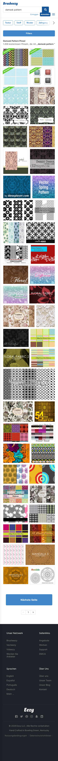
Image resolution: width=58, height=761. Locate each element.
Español (10, 680)
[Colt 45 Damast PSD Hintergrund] (15, 136)
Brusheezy (11, 640)
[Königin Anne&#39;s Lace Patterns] (42, 514)
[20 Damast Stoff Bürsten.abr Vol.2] (42, 95)
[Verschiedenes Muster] (42, 274)
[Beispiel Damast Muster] (15, 115)
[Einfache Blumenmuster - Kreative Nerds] (40, 232)
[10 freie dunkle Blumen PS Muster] (16, 338)
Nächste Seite (29, 599)
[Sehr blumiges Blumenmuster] (16, 453)
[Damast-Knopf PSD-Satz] (42, 76)
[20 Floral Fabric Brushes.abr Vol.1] (19, 316)
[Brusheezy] (10, 3)
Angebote (44, 640)
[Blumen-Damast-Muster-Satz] (15, 57)
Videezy (10, 649)
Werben (43, 645)
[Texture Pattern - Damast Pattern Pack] (42, 136)
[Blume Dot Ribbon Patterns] (43, 358)
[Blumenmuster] (43, 254)
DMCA (42, 654)
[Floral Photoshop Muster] (13, 232)
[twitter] (21, 716)
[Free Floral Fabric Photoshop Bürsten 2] (16, 358)
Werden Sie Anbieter (12, 655)
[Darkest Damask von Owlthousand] (42, 161)
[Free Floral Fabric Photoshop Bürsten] (42, 295)
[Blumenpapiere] (42, 533)
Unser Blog (44, 685)
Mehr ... (10, 694)
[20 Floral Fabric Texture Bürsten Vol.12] (18, 411)
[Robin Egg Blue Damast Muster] (15, 95)
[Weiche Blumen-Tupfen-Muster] (42, 338)
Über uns (43, 676)
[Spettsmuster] (45, 316)
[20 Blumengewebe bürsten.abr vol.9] (42, 494)
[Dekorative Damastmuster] (42, 57)
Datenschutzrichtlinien (40, 735)
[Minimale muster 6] (29, 384)
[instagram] (31, 716)
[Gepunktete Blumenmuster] (43, 453)
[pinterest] (26, 716)
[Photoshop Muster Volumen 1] (42, 432)
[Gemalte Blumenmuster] (15, 474)
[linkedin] (42, 716)
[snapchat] (36, 716)
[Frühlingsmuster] (43, 187)
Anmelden (45, 14)
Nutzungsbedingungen (16, 735)
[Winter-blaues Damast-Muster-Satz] (15, 76)
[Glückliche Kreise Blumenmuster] (18, 210)
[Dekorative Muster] (44, 210)
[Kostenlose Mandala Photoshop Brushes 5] (15, 575)
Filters (29, 33)
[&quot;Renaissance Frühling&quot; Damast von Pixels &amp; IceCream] (15, 161)
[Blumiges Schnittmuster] (15, 514)
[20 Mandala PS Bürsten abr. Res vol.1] (42, 575)
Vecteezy (11, 645)
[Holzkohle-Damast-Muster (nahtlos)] (42, 115)
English (10, 676)
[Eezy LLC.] (29, 710)
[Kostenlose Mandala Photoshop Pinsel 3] (40, 554)
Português (11, 685)
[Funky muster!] (13, 554)
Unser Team (45, 680)
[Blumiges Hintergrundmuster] (42, 474)
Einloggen (34, 14)
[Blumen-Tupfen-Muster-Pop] (15, 533)
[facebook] (16, 716)
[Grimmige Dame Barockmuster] (16, 254)
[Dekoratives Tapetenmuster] (17, 187)
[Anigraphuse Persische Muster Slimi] (44, 411)
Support (43, 649)
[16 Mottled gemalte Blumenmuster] (15, 494)
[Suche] (45, 9)
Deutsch (10, 689)
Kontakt (43, 689)
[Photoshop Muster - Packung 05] (15, 432)
